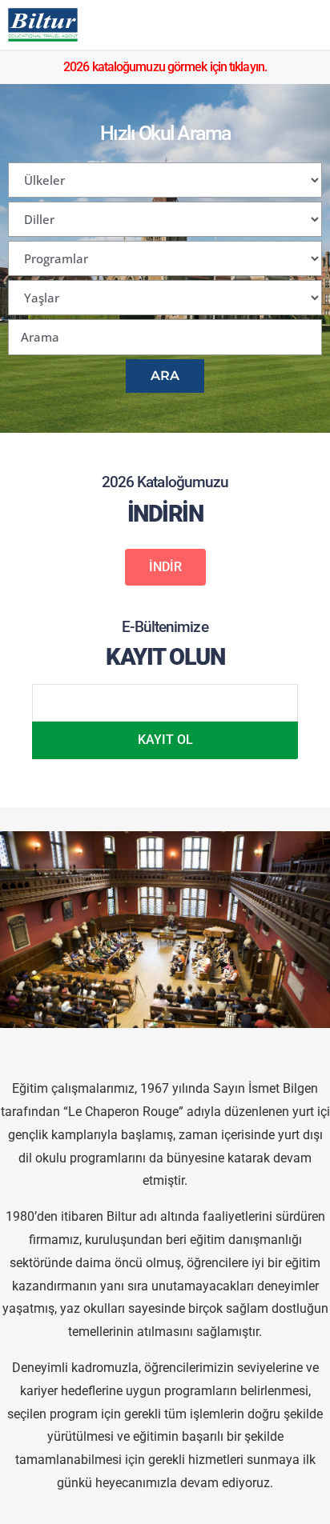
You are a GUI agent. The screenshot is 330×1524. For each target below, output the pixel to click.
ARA (165, 375)
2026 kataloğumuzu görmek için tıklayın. (165, 66)
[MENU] (305, 25)
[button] (165, 567)
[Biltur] (43, 25)
